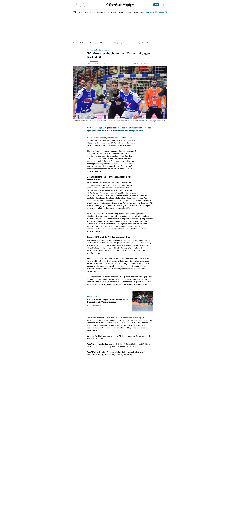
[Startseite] (120, 5)
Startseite (76, 43)
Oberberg (93, 43)
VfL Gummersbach (105, 43)
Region (84, 43)
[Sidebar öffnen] (75, 12)
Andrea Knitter (94, 61)
